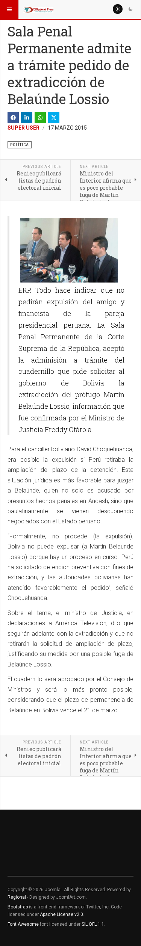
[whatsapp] (40, 117)
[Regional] (38, 9)
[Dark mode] (130, 9)
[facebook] (13, 117)
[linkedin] (26, 117)
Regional (17, 897)
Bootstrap (18, 907)
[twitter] (53, 117)
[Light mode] (118, 9)
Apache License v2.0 (61, 914)
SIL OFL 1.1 (93, 924)
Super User (23, 128)
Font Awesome (23, 924)
